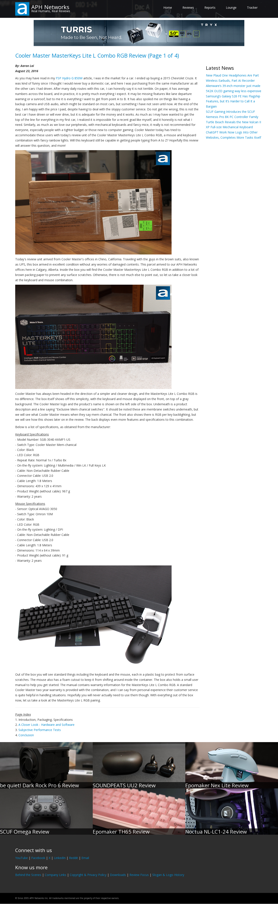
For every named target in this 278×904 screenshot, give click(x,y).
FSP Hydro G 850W (69, 78)
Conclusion (26, 735)
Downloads (118, 875)
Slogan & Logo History (168, 875)
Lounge (231, 7)
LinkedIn (60, 858)
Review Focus (139, 875)
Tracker (252, 7)
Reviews (188, 7)
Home (167, 7)
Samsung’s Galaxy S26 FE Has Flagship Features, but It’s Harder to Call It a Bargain (233, 101)
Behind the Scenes (28, 875)
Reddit (73, 858)
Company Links (55, 875)
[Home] (22, 9)
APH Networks (50, 7)
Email (85, 858)
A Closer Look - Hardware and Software (46, 725)
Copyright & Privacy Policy (88, 875)
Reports (209, 7)
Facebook (38, 858)
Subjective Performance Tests (39, 730)
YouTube (21, 858)
